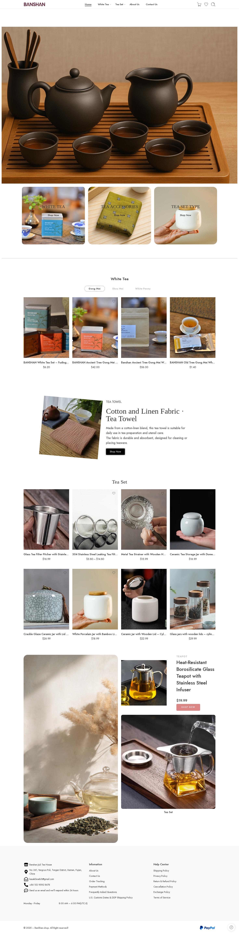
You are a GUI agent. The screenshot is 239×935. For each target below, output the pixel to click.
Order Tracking (97, 881)
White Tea (103, 4)
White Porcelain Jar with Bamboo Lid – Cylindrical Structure (95, 634)
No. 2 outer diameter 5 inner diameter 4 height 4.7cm (89, 524)
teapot (181, 656)
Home (88, 4)
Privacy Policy (160, 876)
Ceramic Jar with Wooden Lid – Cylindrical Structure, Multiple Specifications (144, 634)
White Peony (143, 288)
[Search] (213, 4)
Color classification (83, 510)
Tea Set (119, 4)
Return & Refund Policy (164, 881)
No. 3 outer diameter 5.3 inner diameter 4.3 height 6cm (89, 532)
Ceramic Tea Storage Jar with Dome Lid (192, 554)
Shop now (188, 707)
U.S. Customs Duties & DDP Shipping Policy (111, 897)
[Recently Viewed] (231, 927)
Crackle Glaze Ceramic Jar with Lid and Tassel (46, 634)
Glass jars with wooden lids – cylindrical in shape (192, 634)
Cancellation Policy (163, 886)
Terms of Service (161, 897)
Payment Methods (98, 886)
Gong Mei (95, 288)
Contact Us (151, 4)
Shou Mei (118, 288)
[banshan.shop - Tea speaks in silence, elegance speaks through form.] (34, 4)
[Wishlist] (65, 301)
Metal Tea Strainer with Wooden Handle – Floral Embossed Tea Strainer (144, 554)
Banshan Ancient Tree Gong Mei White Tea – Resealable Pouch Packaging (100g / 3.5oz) (144, 362)
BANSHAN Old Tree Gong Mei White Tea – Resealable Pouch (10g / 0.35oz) (192, 362)
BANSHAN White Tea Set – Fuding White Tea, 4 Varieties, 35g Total (46, 362)
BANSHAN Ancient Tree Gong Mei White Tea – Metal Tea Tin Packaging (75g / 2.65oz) (95, 362)
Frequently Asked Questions (103, 892)
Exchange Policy (161, 892)
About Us (134, 4)
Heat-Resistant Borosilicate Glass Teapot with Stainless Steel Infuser (195, 676)
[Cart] (199, 4)
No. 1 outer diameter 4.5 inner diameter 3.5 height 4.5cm (89, 516)
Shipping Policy (161, 870)
